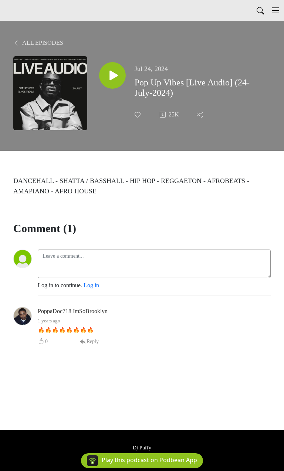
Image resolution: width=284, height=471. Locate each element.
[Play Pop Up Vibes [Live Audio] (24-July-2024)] (112, 75)
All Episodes (42, 43)
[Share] (200, 114)
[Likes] (138, 115)
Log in (91, 285)
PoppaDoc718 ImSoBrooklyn (73, 311)
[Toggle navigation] (275, 10)
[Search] (260, 10)
